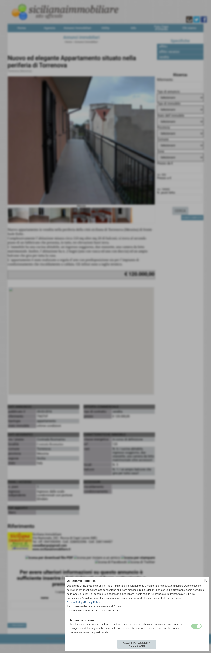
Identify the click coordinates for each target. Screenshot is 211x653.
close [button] (205, 580)
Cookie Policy (74, 602)
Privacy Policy (92, 602)
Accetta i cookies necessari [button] (137, 644)
